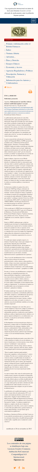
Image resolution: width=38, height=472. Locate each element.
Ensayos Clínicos (13, 63)
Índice (8, 50)
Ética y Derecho (12, 60)
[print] (30, 92)
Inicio (9, 87)
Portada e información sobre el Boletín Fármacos (18, 45)
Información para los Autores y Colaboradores (18, 81)
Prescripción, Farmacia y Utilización (16, 75)
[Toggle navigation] (33, 21)
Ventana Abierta (12, 53)
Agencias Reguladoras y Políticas (19, 70)
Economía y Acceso (14, 67)
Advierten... (11, 56)
